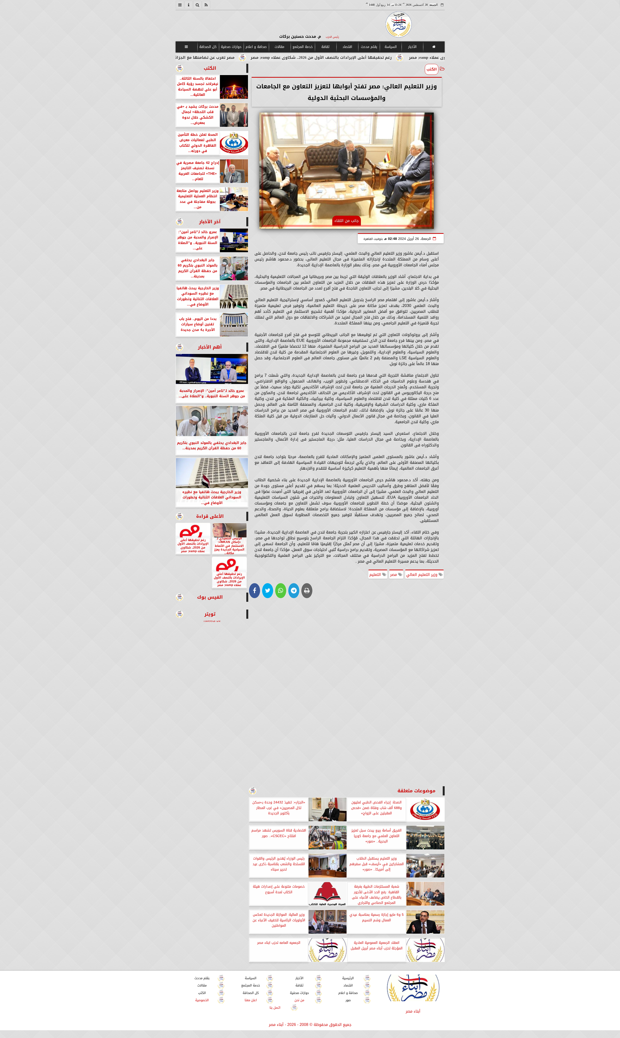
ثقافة (325, 47)
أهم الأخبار (210, 347)
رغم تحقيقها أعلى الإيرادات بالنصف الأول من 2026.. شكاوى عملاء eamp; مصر (385, 57)
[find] (197, 5)
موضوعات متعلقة (416, 790)
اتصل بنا (275, 1008)
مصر (394, 574)
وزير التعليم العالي (422, 574)
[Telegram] (294, 590)
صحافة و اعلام (256, 47)
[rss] (206, 5)
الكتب (431, 69)
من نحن (299, 1000)
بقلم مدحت (369, 47)
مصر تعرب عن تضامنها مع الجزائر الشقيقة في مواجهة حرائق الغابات (234, 57)
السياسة (390, 47)
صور (347, 1000)
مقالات (279, 47)
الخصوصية (202, 1000)
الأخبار (412, 47)
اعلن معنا (250, 1000)
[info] (189, 5)
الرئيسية (348, 978)
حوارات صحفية (231, 47)
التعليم (375, 574)
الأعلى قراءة (210, 516)
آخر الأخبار (210, 221)
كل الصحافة (208, 47)
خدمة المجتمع (302, 47)
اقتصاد (347, 47)
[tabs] (180, 5)
